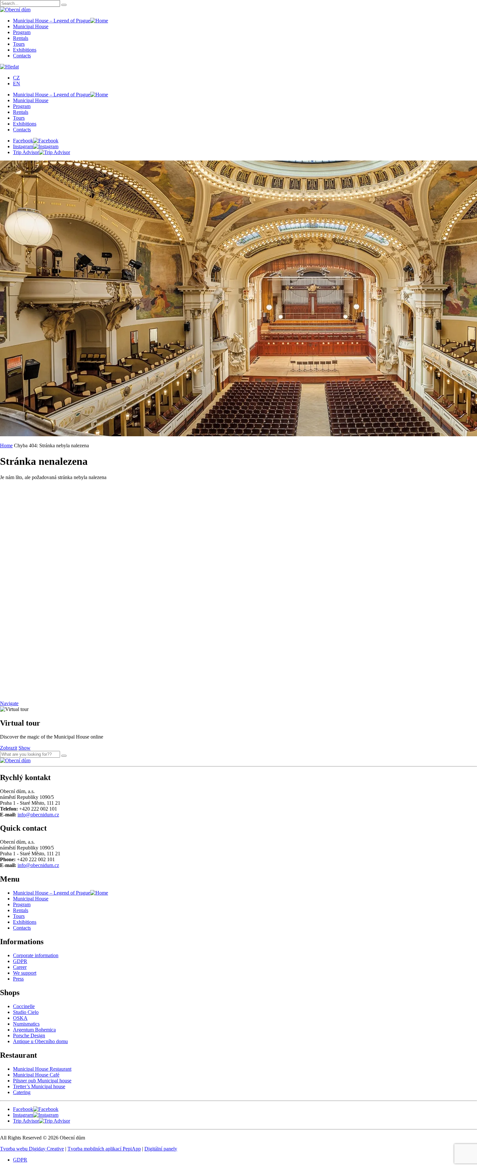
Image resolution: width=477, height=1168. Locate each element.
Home (6, 445)
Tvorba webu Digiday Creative (32, 1148)
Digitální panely (160, 1148)
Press (18, 978)
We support (24, 973)
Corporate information (35, 955)
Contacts (22, 55)
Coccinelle (24, 1006)
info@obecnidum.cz (38, 814)
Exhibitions (24, 50)
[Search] (64, 5)
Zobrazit (8, 748)
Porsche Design (29, 1035)
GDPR (20, 961)
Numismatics (26, 1024)
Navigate (9, 703)
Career (20, 967)
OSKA (20, 1018)
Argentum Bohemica (34, 1029)
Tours (19, 44)
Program (22, 32)
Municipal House (30, 26)
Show (24, 748)
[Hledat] (64, 756)
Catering (22, 1092)
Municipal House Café (36, 1075)
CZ (16, 77)
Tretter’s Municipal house (39, 1086)
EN (16, 83)
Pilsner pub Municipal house (42, 1080)
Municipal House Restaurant (42, 1069)
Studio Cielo (26, 1012)
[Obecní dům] (15, 760)
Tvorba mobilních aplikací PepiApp (104, 1148)
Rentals (20, 38)
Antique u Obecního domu (40, 1041)
